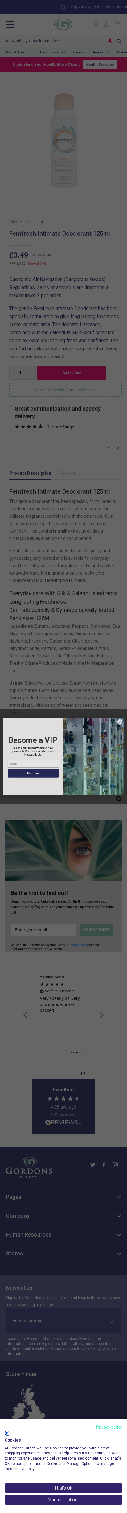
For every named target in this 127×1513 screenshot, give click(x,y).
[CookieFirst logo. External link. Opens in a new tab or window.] (7, 1433)
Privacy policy (109, 1427)
